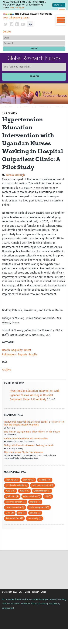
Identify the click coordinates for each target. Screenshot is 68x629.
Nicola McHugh (15, 175)
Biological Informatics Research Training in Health (29, 445)
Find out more (17, 8)
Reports (22, 354)
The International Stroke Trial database (23, 452)
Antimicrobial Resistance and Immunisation (26, 438)
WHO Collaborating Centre (16, 18)
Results (33, 354)
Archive (6, 369)
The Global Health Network (27, 14)
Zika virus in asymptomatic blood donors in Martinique (32, 432)
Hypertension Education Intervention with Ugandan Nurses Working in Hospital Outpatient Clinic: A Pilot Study (35, 395)
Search (34, 76)
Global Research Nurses (34, 58)
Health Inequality (12, 350)
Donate (7, 31)
